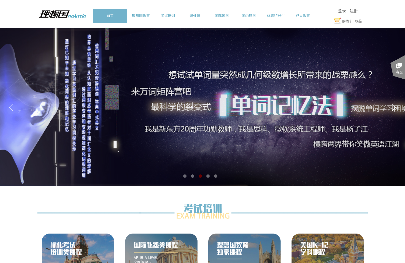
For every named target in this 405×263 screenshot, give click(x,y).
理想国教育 (141, 15)
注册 (354, 11)
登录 (342, 11)
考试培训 (168, 15)
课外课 (195, 15)
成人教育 (303, 15)
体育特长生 (276, 15)
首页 (110, 15)
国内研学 (249, 15)
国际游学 (222, 15)
